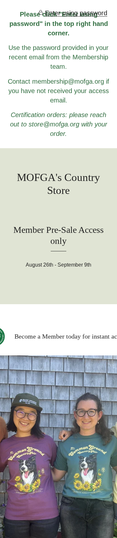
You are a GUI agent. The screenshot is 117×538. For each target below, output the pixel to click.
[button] (72, 13)
